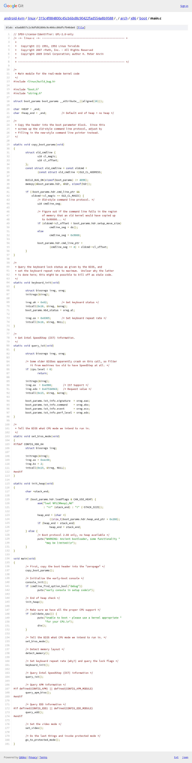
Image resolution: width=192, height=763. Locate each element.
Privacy (32, 757)
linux (31, 18)
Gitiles (22, 757)
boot (143, 18)
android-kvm (14, 18)
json (185, 757)
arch (124, 18)
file (81, 27)
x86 (133, 18)
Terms (43, 757)
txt (176, 757)
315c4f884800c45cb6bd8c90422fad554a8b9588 (76, 18)
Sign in (184, 6)
